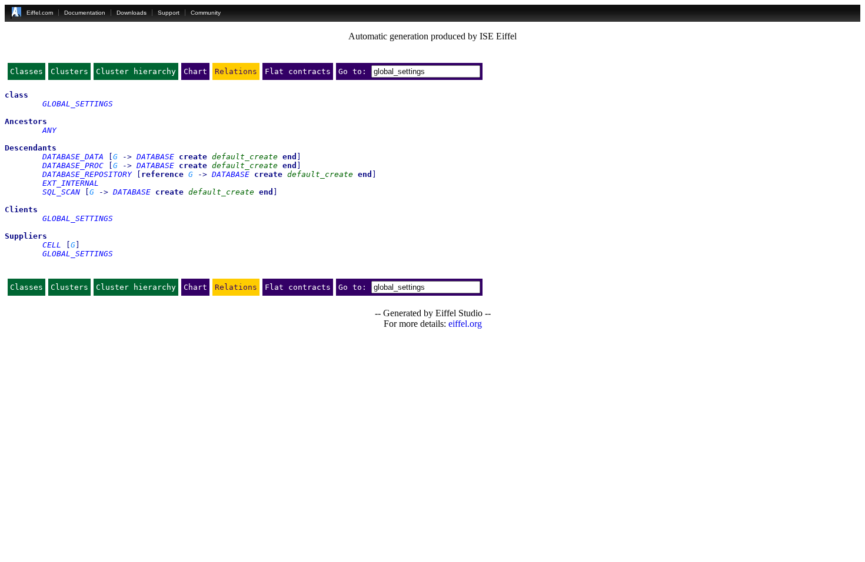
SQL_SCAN (61, 192)
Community (206, 12)
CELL (51, 244)
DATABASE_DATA (73, 156)
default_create (245, 156)
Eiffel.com (39, 12)
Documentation (84, 12)
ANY (49, 130)
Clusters (69, 71)
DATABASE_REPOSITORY (87, 174)
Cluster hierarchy (136, 71)
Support (168, 12)
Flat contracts (298, 71)
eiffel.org (465, 324)
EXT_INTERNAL (70, 183)
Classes (26, 71)
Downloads (132, 12)
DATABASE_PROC (73, 165)
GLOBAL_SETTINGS (77, 103)
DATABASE (155, 156)
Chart (195, 71)
